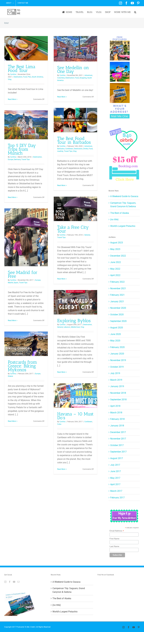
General (87, 235)
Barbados (61, 149)
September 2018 (118, 399)
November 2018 (118, 393)
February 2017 (117, 497)
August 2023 (116, 242)
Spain (16, 283)
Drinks (85, 149)
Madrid (10, 283)
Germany (17, 159)
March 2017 (116, 491)
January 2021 (117, 301)
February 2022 (117, 282)
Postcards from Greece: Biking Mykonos (22, 365)
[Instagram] (5, 582)
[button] (135, 12)
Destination (18, 77)
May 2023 (115, 249)
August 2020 (116, 327)
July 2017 (115, 465)
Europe (10, 159)
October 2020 (117, 314)
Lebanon (67, 327)
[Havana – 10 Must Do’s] (75, 395)
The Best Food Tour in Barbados (74, 140)
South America (37, 77)
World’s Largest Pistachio (122, 226)
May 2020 (115, 340)
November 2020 (118, 308)
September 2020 (118, 321)
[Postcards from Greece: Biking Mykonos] (26, 344)
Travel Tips (68, 151)
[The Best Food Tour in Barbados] (75, 120)
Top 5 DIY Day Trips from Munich (22, 149)
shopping (83, 78)
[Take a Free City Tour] (75, 209)
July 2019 (115, 373)
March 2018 (116, 412)
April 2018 (115, 406)
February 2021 (117, 295)
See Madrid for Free (22, 274)
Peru (29, 77)
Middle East (75, 327)
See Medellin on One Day (73, 69)
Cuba (59, 424)
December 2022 (118, 255)
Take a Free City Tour (73, 229)
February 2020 (117, 347)
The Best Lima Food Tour (21, 68)
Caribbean (69, 149)
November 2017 (118, 438)
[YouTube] (14, 582)
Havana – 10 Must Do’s (75, 415)
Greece (10, 376)
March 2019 (116, 380)
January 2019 (117, 386)
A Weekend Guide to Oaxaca (124, 196)
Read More (12, 99)
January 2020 (117, 353)
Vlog (9, 79)
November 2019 (118, 360)
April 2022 (115, 275)
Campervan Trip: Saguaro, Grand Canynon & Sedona (68, 590)
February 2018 (117, 419)
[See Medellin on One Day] (75, 48)
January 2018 (117, 425)
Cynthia (13, 74)
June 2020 (115, 334)
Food (25, 77)
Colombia (61, 78)
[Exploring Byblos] (75, 302)
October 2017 (117, 445)
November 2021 (118, 288)
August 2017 (116, 458)
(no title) (114, 219)
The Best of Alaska (119, 213)
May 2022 (115, 268)
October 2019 (117, 367)
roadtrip (60, 151)
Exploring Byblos (74, 320)
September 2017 (118, 451)
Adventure (88, 75)
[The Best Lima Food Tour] (26, 48)
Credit (32, 627)
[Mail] (18, 582)
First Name (114, 538)
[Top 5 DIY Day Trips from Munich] (26, 124)
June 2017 (115, 471)
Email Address (117, 530)
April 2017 (115, 484)
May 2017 (115, 478)
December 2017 (118, 432)
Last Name (114, 546)
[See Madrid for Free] (26, 237)
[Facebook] (10, 582)
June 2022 (115, 262)
